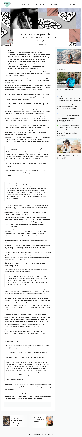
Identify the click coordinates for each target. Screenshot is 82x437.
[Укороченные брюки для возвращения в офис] (69, 86)
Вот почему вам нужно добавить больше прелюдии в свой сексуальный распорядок (37, 422)
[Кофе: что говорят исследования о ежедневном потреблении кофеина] (69, 115)
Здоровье (34, 4)
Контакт (75, 4)
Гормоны (62, 4)
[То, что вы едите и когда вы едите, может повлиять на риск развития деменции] (69, 129)
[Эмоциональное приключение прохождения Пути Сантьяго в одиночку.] (69, 63)
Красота (42, 4)
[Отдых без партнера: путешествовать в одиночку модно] (69, 152)
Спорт (56, 4)
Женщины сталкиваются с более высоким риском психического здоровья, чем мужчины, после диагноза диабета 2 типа (69, 106)
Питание (49, 4)
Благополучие (26, 4)
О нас (69, 4)
